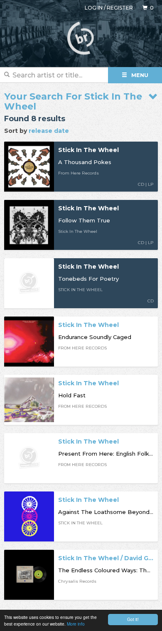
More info (76, 624)
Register (120, 8)
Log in (94, 8)
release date (49, 131)
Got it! (133, 619)
